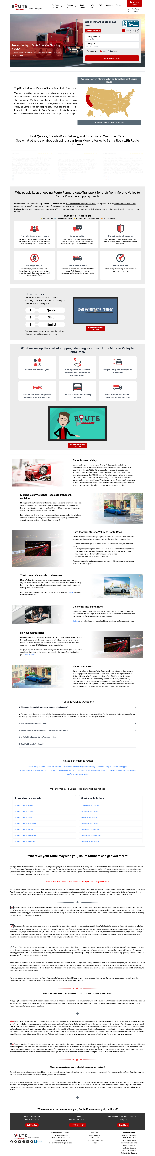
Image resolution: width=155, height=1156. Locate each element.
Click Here (123, 1125)
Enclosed (113, 51)
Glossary (109, 5)
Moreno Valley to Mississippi (25, 823)
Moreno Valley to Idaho (23, 817)
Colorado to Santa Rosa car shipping (91, 770)
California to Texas (129, 1140)
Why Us (92, 6)
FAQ (100, 5)
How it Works (82, 6)
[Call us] (128, 10)
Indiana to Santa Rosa (89, 817)
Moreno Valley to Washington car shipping (79, 767)
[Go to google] (31, 1141)
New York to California (129, 1143)
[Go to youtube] (19, 1141)
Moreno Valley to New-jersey (25, 835)
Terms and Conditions (95, 1140)
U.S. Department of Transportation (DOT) (81, 204)
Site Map (94, 1133)
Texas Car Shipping (129, 1150)
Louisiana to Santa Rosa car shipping (122, 770)
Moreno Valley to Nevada (23, 829)
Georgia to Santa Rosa (89, 811)
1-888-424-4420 (30, 655)
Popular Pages (70, 6)
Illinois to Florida (129, 1145)
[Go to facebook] (11, 1141)
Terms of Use (95, 1138)
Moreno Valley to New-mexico (25, 841)
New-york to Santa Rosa (90, 841)
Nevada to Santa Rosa (89, 823)
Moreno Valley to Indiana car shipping (33, 770)
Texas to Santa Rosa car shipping (62, 770)
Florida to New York (129, 1138)
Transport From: (93, 36)
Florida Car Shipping (129, 1148)
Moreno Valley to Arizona (23, 805)
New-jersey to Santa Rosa (90, 829)
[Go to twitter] (15, 1141)
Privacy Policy (94, 1135)
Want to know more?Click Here (95, 328)
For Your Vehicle (55, 6)
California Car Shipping (129, 1153)
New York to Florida (129, 1135)
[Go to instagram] (23, 1141)
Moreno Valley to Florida (23, 811)
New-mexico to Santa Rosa (91, 835)
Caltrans (71, 592)
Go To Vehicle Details (112, 58)
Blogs (118, 5)
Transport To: (92, 44)
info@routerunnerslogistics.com (60, 1143)
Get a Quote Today (134, 3)
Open (104, 51)
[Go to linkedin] (27, 1141)
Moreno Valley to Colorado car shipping (112, 767)
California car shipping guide (77, 774)
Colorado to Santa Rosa (90, 805)
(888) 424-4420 (93, 30)
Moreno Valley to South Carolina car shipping (44, 767)
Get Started (32, 1125)
